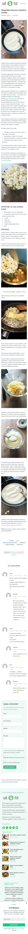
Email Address (7, 721)
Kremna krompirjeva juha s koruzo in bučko (16, 850)
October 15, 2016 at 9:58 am (19, 649)
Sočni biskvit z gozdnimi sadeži (18, 835)
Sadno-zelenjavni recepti (10, 542)
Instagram (9, 819)
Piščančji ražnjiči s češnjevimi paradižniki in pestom (17, 842)
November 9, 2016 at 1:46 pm (20, 683)
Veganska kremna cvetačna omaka (13, 11)
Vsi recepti (20, 544)
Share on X (7, 552)
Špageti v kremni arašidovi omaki (16, 866)
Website (5, 728)
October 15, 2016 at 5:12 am (16, 630)
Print (15, 554)
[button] (23, 3)
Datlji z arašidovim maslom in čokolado (17, 873)
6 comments (15, 15)
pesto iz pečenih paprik (11, 98)
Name (4, 713)
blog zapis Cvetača (6, 160)
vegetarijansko (9, 544)
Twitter (15, 819)
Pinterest (22, 552)
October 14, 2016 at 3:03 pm (16, 575)
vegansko (22, 542)
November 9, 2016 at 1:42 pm (16, 667)
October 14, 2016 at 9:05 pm (19, 596)
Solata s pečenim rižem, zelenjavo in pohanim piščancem (16, 858)
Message (5, 736)
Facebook (15, 552)
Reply (25, 575)
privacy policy (19, 929)
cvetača (11, 540)
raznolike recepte (11, 810)
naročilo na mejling (7, 814)
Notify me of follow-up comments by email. (14, 757)
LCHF (17, 540)
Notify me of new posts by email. (11, 762)
